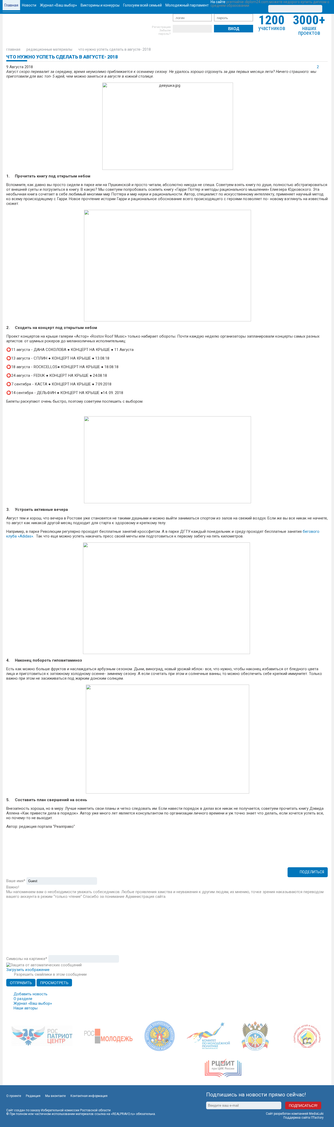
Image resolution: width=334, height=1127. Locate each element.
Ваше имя (15, 881)
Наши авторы (26, 1008)
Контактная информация (89, 1096)
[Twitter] (192, 29)
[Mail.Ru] (208, 29)
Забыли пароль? (164, 32)
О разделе (23, 998)
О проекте (13, 1096)
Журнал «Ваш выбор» (33, 1003)
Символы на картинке (26, 958)
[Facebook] (184, 29)
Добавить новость (30, 994)
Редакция (33, 1096)
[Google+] (200, 29)
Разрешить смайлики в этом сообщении (50, 974)
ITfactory (317, 1117)
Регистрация (161, 27)
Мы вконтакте (55, 1096)
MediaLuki (316, 1114)
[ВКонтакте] (177, 29)
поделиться (312, 872)
